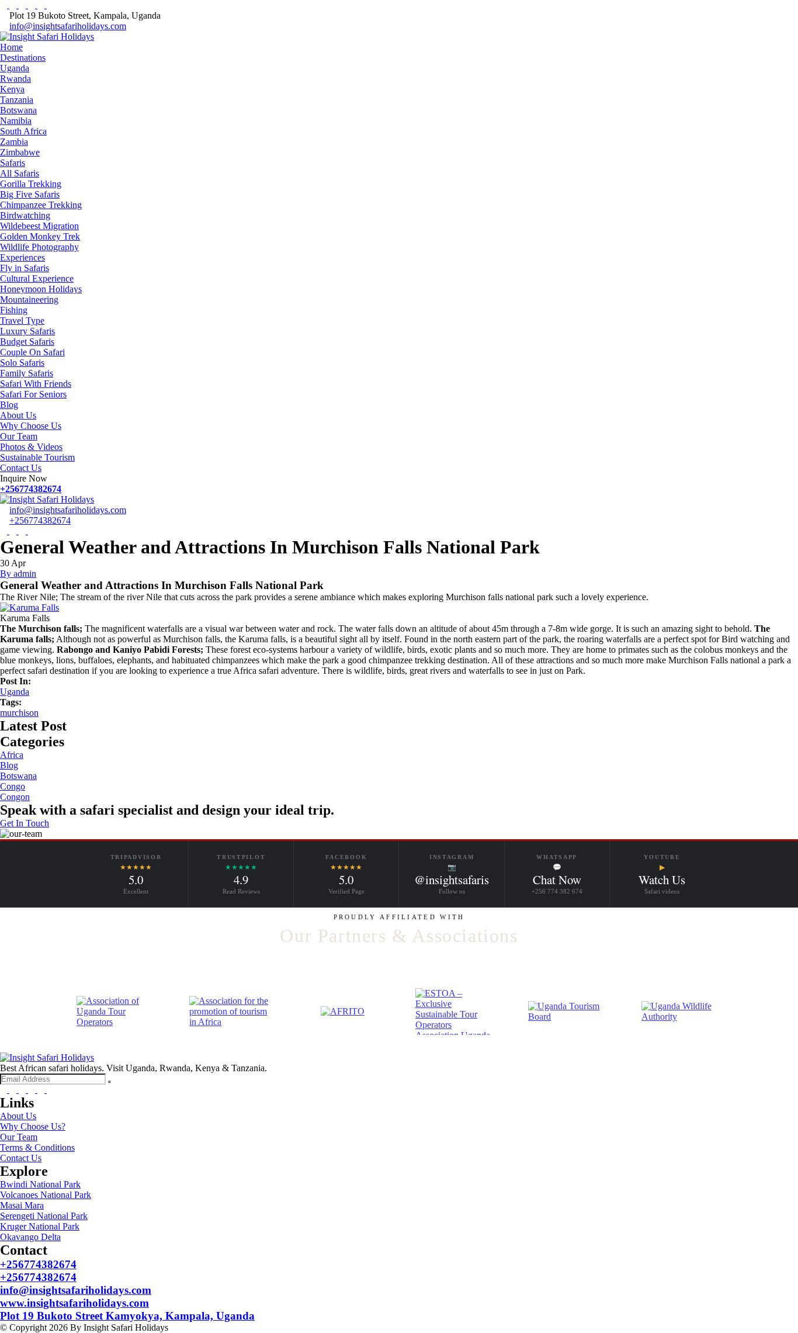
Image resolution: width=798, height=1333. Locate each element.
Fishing (13, 310)
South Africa (23, 131)
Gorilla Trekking (30, 184)
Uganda (14, 68)
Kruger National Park (39, 1226)
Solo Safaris (22, 363)
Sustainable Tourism (37, 457)
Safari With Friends (35, 384)
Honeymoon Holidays (41, 289)
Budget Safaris (27, 342)
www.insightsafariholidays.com (74, 1303)
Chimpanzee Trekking (41, 205)
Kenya (12, 89)
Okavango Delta (30, 1237)
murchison (19, 713)
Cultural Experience (37, 278)
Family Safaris (26, 373)
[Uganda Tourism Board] (568, 1011)
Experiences (22, 257)
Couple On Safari (32, 352)
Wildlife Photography (39, 247)
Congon (15, 797)
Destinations (23, 58)
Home (11, 47)
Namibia (16, 121)
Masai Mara (22, 1205)
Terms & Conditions (37, 1147)
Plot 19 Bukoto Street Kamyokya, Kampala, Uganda (127, 1316)
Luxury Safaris (27, 331)
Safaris (12, 163)
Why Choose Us (30, 426)
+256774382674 (30, 489)
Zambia (14, 142)
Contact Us (20, 468)
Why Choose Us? (32, 1126)
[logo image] (47, 499)
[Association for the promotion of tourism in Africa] (229, 1011)
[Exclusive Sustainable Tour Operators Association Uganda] (455, 1011)
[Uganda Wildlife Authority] (681, 1011)
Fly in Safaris (24, 268)
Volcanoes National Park (45, 1195)
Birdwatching (25, 215)
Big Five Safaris (30, 194)
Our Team (18, 436)
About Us (18, 415)
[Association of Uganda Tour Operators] (117, 1011)
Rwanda (15, 79)
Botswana (18, 110)
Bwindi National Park (40, 1184)
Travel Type (22, 321)
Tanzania (16, 100)
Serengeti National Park (44, 1216)
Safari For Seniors (33, 394)
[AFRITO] (343, 1011)
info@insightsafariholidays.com (67, 26)
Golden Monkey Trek (40, 236)
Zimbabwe (20, 152)
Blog (9, 405)
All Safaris (19, 173)
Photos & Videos (31, 447)
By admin (18, 574)
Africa (11, 755)
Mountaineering (29, 299)
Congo (12, 786)
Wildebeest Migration (39, 226)
